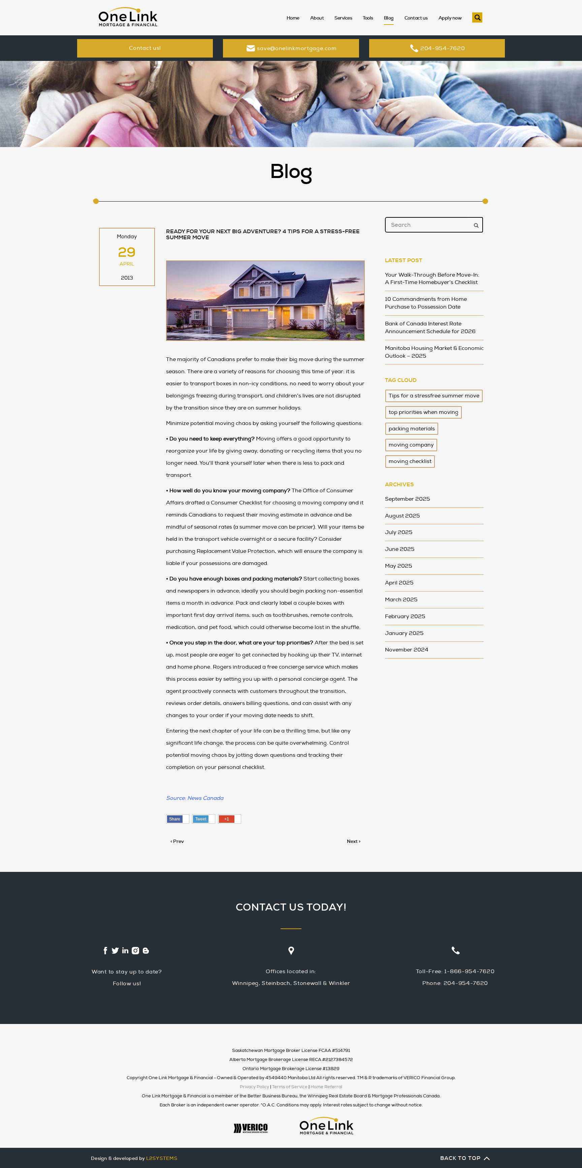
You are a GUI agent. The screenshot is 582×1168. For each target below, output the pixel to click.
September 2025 (407, 499)
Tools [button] (368, 18)
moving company (411, 444)
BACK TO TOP (460, 1158)
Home (293, 18)
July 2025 (399, 532)
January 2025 (404, 633)
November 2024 (406, 649)
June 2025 (400, 549)
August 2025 (402, 515)
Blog (389, 18)
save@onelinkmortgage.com (296, 48)
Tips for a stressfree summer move (434, 395)
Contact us (416, 18)
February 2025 (405, 616)
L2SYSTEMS (161, 1158)
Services (343, 18)
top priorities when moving (423, 412)
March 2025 (401, 599)
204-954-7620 (442, 48)
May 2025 (398, 566)
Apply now (450, 18)
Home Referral (326, 1087)
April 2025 (399, 582)
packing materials (412, 428)
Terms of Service (290, 1087)
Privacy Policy (254, 1087)
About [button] (317, 18)
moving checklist (410, 461)
